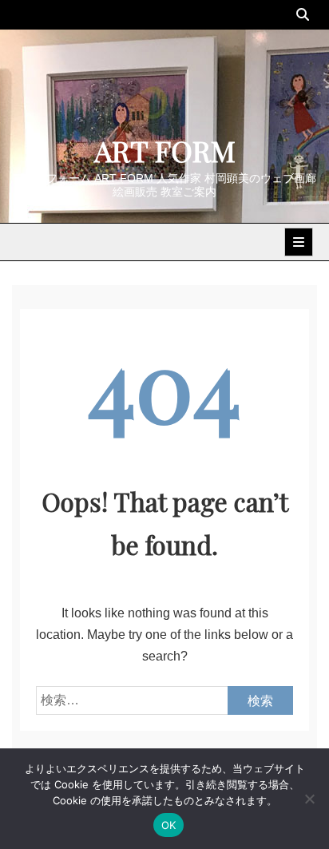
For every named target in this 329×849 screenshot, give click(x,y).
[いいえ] (309, 799)
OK (168, 825)
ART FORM (165, 150)
